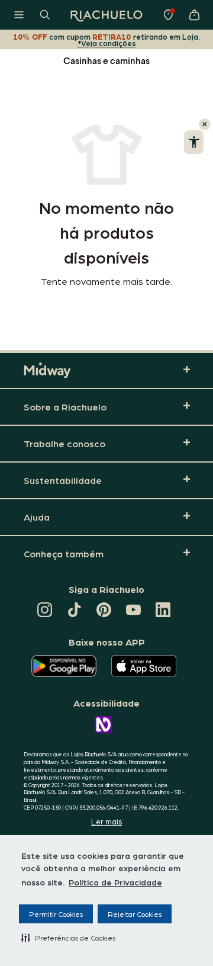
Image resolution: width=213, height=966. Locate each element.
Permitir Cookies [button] (56, 914)
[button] (68, 937)
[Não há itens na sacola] (194, 15)
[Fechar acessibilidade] (205, 124)
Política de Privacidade (115, 882)
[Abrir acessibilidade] (194, 142)
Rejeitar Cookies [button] (135, 914)
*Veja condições (107, 43)
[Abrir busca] (45, 15)
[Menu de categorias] (19, 15)
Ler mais (106, 821)
